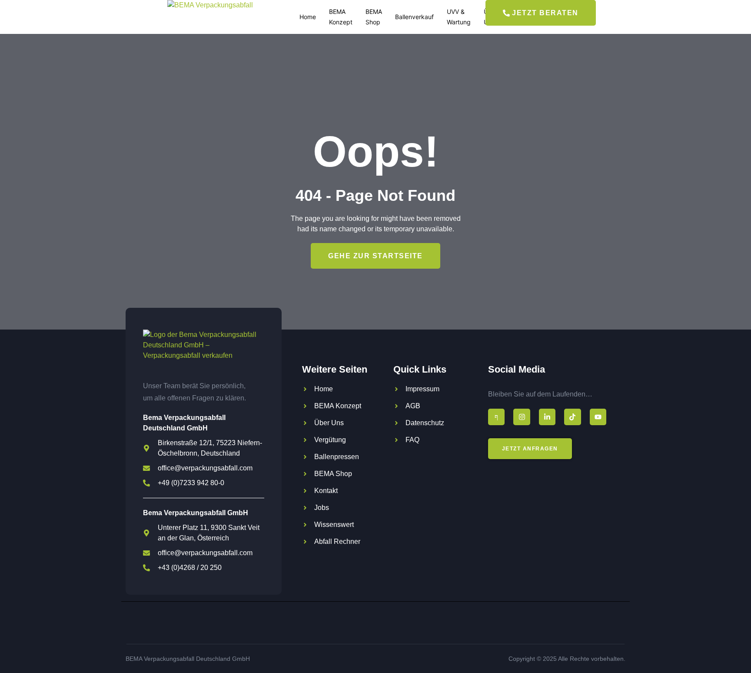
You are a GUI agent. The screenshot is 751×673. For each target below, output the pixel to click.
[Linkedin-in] (547, 417)
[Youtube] (598, 417)
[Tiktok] (572, 417)
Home (307, 16)
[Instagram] (521, 417)
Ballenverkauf (414, 16)
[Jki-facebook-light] (496, 417)
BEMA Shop (374, 17)
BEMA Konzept (340, 17)
